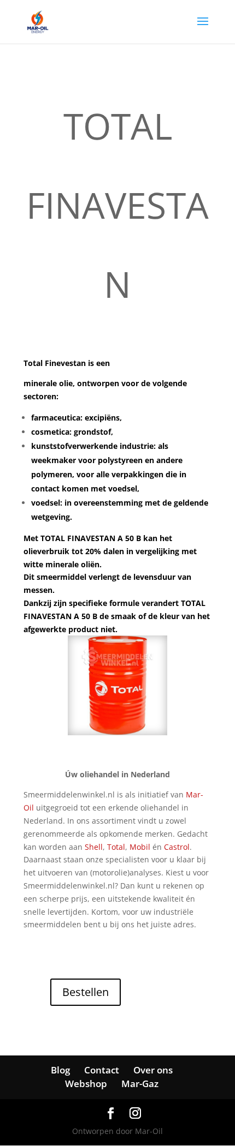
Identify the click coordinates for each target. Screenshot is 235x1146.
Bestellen (85, 992)
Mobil (140, 847)
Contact (101, 1070)
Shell (94, 847)
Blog (60, 1070)
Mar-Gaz (139, 1083)
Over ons (153, 1070)
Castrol (177, 847)
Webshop (86, 1083)
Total (116, 847)
